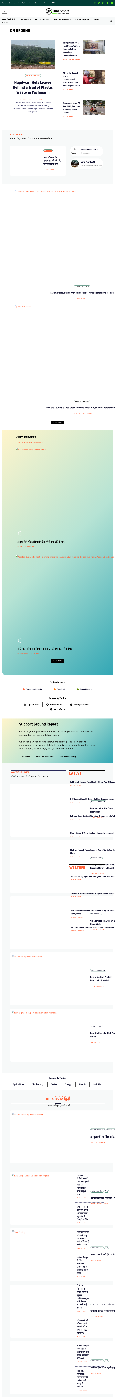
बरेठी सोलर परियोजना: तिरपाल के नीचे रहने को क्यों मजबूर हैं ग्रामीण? (44, 726)
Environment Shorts (34, 767)
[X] (99, 3)
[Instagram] (103, 3)
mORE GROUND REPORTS (20, 850)
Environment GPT (48, 3)
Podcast (98, 19)
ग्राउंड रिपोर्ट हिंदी (58, 1177)
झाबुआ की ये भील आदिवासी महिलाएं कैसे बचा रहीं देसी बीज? (41, 619)
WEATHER (77, 945)
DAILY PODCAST (17, 212)
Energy (68, 1162)
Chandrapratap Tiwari (30, 731)
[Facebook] (107, 3)
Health (82, 1162)
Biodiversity (96, 1104)
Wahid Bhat (68, 122)
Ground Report (77, 995)
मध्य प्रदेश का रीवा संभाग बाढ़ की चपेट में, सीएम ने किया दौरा (52, 239)
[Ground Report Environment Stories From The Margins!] (57, 11)
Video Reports (82, 19)
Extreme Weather (82, 364)
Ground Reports (86, 767)
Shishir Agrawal (27, 624)
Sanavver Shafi (97, 1064)
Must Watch (59, 787)
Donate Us (22, 3)
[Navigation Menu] (4, 12)
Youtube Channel (8, 3)
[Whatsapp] (94, 3)
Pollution (97, 1162)
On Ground (26, 19)
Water (54, 1162)
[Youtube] (111, 3)
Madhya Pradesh (82, 479)
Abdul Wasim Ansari (72, 67)
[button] (70, 19)
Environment (56, 782)
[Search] (111, 21)
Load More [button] (58, 738)
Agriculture (33, 782)
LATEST (75, 851)
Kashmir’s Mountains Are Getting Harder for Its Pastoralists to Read (82, 370)
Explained (61, 767)
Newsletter (34, 3)
